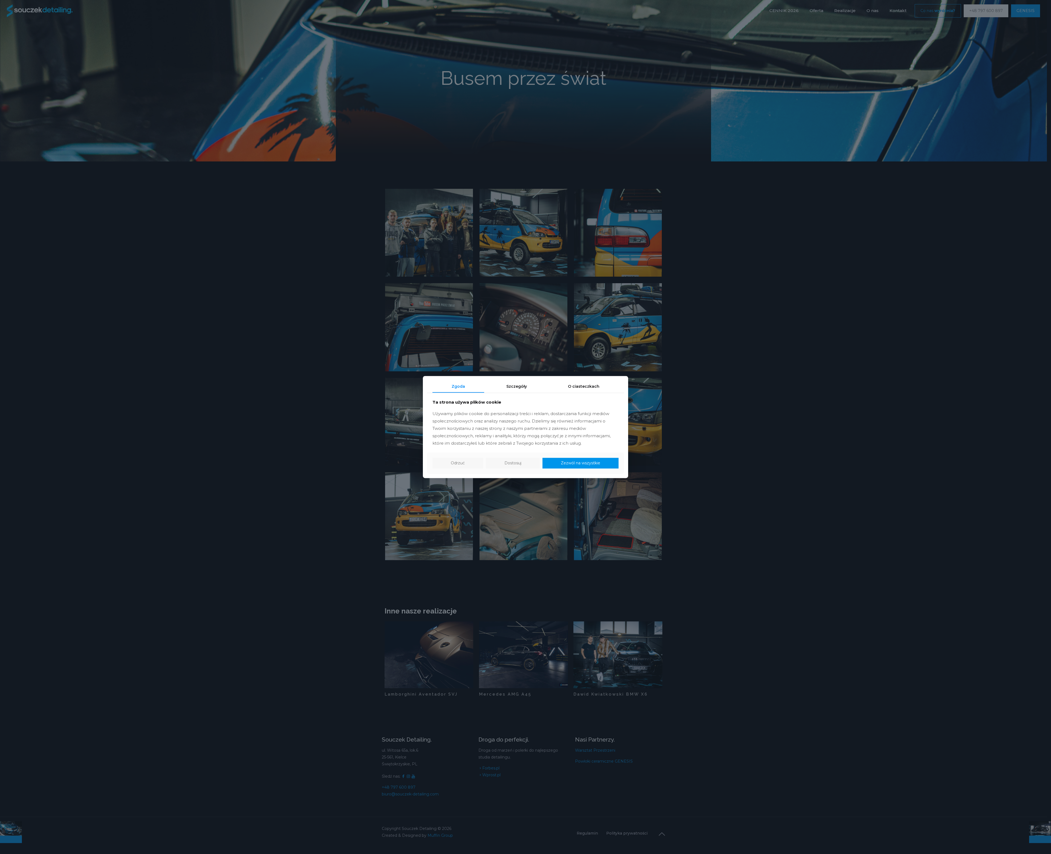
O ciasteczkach (583, 386)
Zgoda (458, 386)
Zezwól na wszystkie (580, 463)
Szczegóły (516, 386)
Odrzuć (458, 463)
